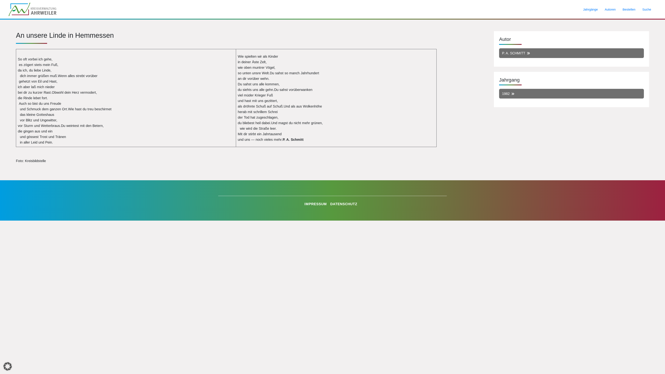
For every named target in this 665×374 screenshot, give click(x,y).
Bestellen (629, 9)
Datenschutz (343, 204)
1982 (506, 94)
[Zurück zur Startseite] (32, 9)
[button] (7, 366)
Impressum (315, 204)
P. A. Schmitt (513, 53)
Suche (646, 9)
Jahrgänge (590, 9)
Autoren (610, 9)
